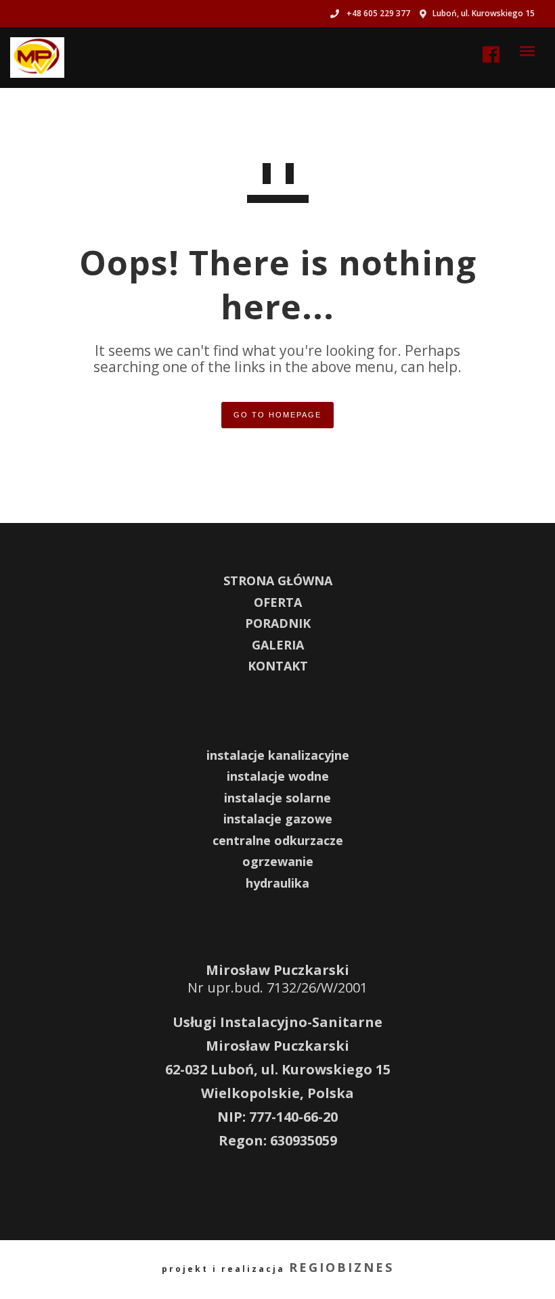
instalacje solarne (277, 798)
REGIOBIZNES (341, 1267)
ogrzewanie (277, 861)
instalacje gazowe (277, 819)
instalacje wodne (278, 776)
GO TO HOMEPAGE (277, 415)
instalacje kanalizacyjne (277, 755)
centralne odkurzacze (278, 840)
